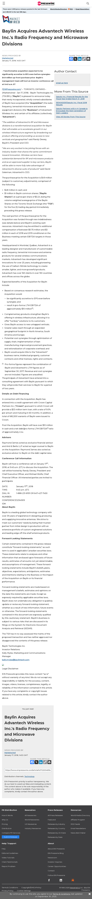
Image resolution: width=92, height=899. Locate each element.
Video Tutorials (8, 858)
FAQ (4, 849)
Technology (29, 776)
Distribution (7, 828)
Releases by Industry (56, 824)
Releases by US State (57, 833)
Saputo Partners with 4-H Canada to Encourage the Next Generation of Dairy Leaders (72, 111)
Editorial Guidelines (10, 853)
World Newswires (32, 820)
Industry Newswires (33, 828)
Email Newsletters (82, 9)
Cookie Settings (24, 891)
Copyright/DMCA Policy (31, 887)
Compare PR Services (11, 833)
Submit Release (10, 837)
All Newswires (30, 815)
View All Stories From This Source (70, 117)
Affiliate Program (78, 820)
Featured (52, 820)
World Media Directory (58, 9)
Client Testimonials (9, 862)
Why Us (5, 820)
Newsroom (52, 858)
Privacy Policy (7, 891)
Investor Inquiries (55, 862)
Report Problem (8, 866)
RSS (71, 9)
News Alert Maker (78, 833)
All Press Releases (55, 815)
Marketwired (7, 58)
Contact (51, 871)
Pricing (5, 824)
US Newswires (31, 824)
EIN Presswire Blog (55, 853)
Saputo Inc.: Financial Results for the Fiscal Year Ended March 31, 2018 (72, 98)
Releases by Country (56, 828)
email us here (62, 83)
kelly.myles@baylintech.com (15, 660)
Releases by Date (55, 837)
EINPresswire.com (12, 89)
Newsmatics (75, 888)
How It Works (7, 815)
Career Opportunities (57, 866)
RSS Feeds (75, 824)
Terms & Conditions (10, 887)
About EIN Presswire (56, 849)
